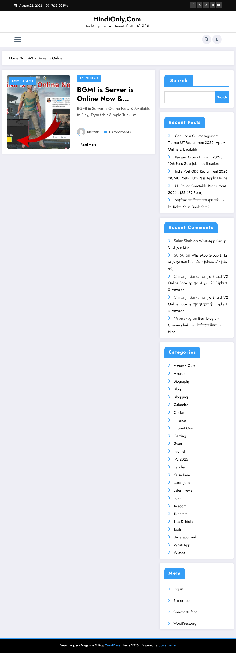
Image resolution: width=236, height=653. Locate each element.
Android (180, 373)
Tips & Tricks (183, 521)
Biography (181, 381)
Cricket (179, 412)
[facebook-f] (193, 5)
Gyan (178, 443)
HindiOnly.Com (117, 19)
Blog (177, 389)
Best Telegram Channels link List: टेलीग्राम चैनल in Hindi (194, 325)
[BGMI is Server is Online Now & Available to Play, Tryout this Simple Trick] (38, 111)
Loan (177, 498)
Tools (177, 529)
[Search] (206, 39)
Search (179, 80)
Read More (88, 144)
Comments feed (185, 612)
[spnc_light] (217, 39)
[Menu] (18, 39)
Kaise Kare (182, 475)
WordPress (112, 645)
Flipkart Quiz (184, 428)
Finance (180, 420)
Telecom (180, 506)
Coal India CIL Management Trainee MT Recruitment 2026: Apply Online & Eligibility (196, 142)
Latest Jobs (182, 482)
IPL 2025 (181, 459)
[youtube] (219, 5)
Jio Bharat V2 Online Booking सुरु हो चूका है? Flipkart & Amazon (198, 283)
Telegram (180, 514)
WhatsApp (182, 545)
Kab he (179, 467)
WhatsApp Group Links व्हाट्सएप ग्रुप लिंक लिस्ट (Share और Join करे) (197, 262)
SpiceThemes (168, 645)
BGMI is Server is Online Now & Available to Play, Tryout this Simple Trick (106, 94)
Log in (178, 589)
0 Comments (120, 132)
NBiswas (93, 132)
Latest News (89, 78)
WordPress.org (184, 623)
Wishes (179, 552)
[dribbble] (206, 5)
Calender (181, 404)
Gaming (180, 436)
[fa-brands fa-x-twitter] (199, 5)
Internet (179, 451)
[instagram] (212, 5)
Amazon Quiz (184, 365)
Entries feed (182, 600)
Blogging (181, 397)
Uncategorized (185, 537)
